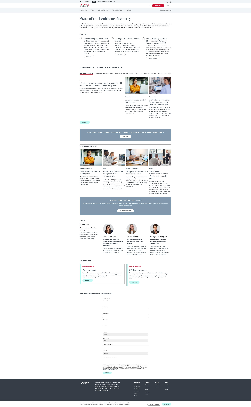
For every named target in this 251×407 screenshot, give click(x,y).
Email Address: (106, 313)
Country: (104, 350)
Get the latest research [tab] (86, 73)
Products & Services (117, 10)
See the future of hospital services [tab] (124, 73)
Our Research (83, 10)
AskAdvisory (167, 10)
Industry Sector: (106, 338)
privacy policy (106, 402)
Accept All (166, 404)
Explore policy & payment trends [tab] (104, 73)
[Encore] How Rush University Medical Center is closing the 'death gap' (115, 1)
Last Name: (105, 307)
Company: (105, 319)
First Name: (105, 300)
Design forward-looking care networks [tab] (145, 73)
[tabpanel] (125, 101)
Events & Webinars (103, 10)
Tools (92, 10)
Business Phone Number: (108, 344)
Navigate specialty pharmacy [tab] (165, 73)
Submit (107, 372)
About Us (129, 10)
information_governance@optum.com (110, 369)
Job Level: (105, 332)
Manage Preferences (154, 404)
